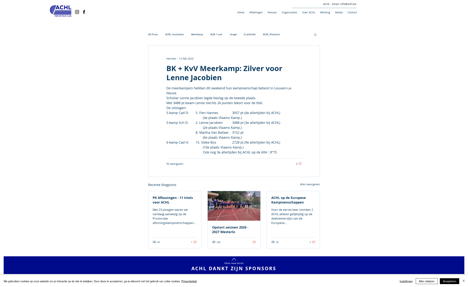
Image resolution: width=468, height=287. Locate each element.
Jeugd (233, 34)
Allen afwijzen (427, 281)
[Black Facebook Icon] (84, 12)
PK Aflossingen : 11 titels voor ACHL (173, 200)
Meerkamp (197, 34)
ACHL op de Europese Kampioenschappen (288, 200)
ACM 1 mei (216, 34)
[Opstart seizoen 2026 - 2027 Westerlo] (234, 206)
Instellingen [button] (406, 281)
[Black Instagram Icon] (77, 12)
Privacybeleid (189, 281)
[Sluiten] (463, 281)
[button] (255, 12)
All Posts (153, 34)
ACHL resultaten (174, 34)
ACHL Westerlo (271, 34)
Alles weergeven (310, 184)
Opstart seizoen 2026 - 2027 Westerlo (230, 229)
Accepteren (449, 281)
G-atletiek (250, 34)
